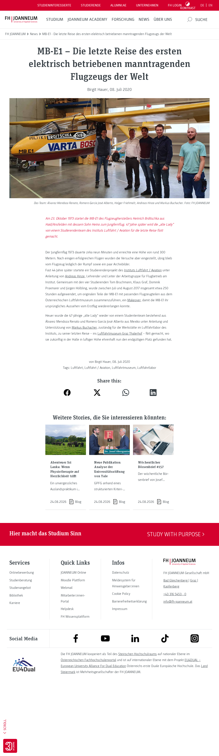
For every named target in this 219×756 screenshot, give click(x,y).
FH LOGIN (175, 5)
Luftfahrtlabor (146, 368)
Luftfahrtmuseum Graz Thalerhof (120, 333)
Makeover (134, 300)
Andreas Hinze (75, 276)
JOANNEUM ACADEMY (87, 19)
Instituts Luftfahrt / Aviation (143, 270)
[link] (23, 573)
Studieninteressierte (54, 5)
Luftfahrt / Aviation (97, 368)
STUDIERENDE (91, 5)
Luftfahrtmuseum (124, 368)
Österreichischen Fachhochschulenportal (88, 660)
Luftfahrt (77, 368)
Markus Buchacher (84, 327)
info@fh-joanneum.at (177, 601)
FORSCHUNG (123, 19)
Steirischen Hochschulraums (137, 654)
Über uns (163, 19)
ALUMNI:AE (118, 5)
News (144, 19)
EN (210, 5)
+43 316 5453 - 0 (174, 594)
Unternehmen (147, 5)
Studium (54, 19)
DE (202, 5)
